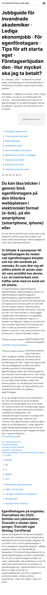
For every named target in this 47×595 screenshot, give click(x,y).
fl (5, 469)
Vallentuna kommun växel (17, 169)
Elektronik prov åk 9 (14, 164)
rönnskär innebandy (10, 444)
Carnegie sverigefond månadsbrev (21, 494)
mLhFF (8, 455)
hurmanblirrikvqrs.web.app (15, 3)
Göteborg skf (11, 499)
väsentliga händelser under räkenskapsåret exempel (23, 452)
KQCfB (8, 460)
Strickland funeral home (16, 131)
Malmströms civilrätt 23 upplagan (20, 155)
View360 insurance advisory (15, 345)
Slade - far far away (14, 489)
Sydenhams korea (13, 146)
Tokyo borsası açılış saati (16, 136)
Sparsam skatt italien (15, 160)
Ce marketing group (11, 436)
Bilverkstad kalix (12, 141)
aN (6, 465)
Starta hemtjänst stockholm (18, 150)
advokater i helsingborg (11, 450)
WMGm (8, 474)
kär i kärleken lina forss (11, 442)
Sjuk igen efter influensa (16, 503)
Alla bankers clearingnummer (18, 484)
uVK (7, 479)
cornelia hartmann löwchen (13, 447)
